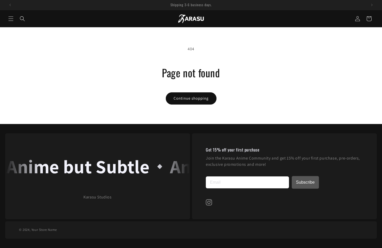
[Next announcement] (372, 5)
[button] (11, 18)
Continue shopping (191, 98)
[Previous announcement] (10, 5)
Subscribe (305, 182)
